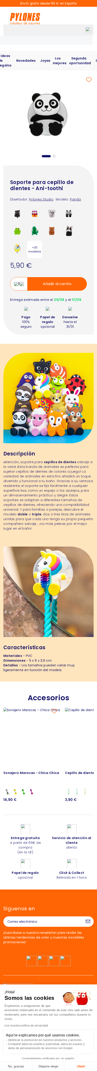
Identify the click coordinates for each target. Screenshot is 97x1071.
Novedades (26, 60)
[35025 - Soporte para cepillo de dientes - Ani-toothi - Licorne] (17, 248)
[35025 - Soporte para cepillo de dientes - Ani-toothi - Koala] (51, 213)
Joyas (45, 60)
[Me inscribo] (88, 921)
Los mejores (60, 60)
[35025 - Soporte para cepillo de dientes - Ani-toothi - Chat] (17, 213)
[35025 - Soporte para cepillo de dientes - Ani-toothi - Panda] (69, 213)
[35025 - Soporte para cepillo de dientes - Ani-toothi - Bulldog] (69, 231)
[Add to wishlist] (88, 79)
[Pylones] (25, 18)
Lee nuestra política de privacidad (26, 1025)
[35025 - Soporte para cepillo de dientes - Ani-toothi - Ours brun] (51, 231)
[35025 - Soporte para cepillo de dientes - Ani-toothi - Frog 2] (17, 231)
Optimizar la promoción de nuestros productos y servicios (45, 1040)
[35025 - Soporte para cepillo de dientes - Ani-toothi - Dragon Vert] (34, 231)
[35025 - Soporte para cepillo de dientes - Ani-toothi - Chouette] (34, 213)
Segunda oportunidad (80, 60)
